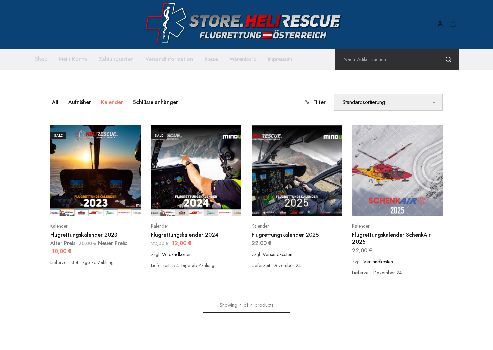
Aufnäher (79, 102)
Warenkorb (242, 59)
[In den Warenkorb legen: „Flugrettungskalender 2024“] (188, 205)
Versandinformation (169, 59)
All (55, 102)
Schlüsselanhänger (155, 102)
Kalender (112, 102)
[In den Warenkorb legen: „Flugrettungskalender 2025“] (288, 205)
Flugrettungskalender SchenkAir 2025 (391, 238)
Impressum (280, 59)
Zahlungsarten (116, 59)
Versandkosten (177, 254)
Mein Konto (73, 59)
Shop (41, 59)
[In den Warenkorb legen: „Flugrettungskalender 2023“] (87, 205)
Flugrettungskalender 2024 (184, 235)
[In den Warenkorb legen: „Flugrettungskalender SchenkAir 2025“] (389, 205)
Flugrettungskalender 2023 (83, 235)
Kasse (211, 59)
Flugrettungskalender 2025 (285, 235)
